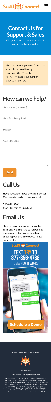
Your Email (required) (14, 118)
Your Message (11, 140)
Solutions (34, 352)
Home (14, 352)
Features (23, 352)
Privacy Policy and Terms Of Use (18, 380)
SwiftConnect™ (16, 374)
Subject (7, 129)
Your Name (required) (15, 107)
